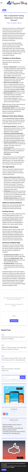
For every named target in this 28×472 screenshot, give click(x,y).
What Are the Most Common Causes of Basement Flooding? (13, 338)
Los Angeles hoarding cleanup (10, 219)
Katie (8, 23)
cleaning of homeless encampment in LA (12, 234)
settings (12, 467)
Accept (4, 469)
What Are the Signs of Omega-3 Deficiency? (11, 369)
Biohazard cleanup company (16, 118)
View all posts (14, 320)
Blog (4, 10)
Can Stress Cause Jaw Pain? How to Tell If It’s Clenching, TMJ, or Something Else (14, 359)
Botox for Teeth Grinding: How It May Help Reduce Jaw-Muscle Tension (14, 348)
